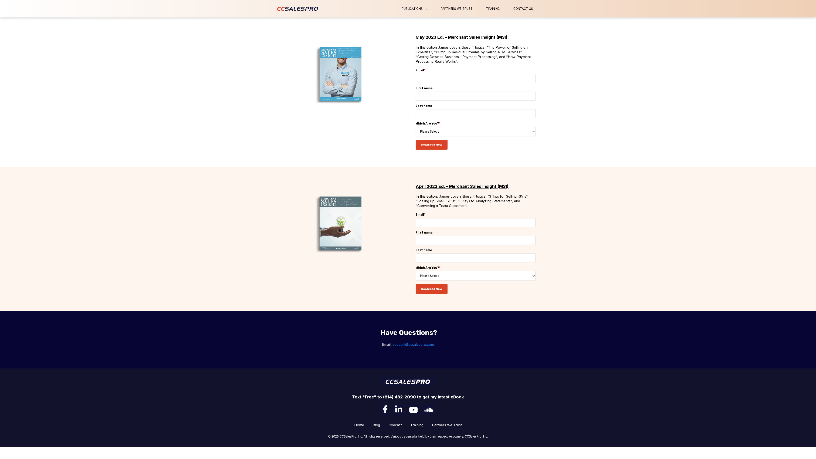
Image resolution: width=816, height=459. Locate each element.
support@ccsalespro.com (413, 344)
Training (416, 425)
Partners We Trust (447, 425)
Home (359, 425)
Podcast (395, 425)
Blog (376, 425)
